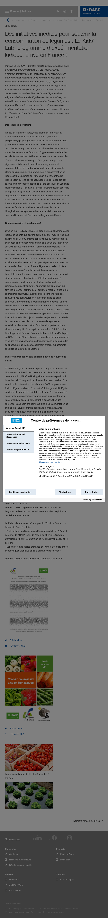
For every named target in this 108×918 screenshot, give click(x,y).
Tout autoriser (92, 492)
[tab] (18, 428)
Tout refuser (65, 492)
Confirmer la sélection (20, 492)
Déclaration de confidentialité (50, 462)
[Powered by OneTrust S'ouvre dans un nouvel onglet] (93, 499)
